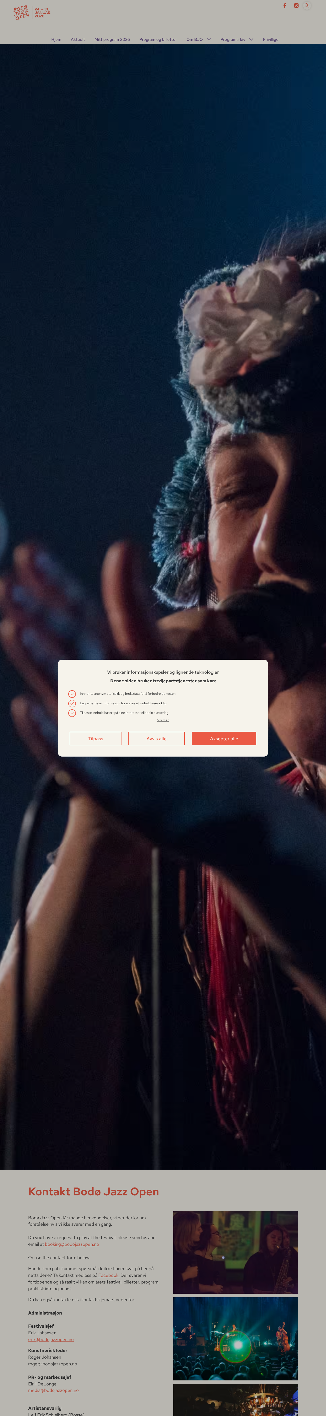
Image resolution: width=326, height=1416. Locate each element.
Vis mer (163, 720)
